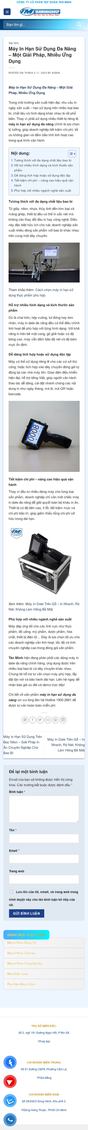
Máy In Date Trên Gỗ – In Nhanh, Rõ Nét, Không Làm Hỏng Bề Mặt (66, 744)
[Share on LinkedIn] (63, 720)
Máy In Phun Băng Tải (21, 943)
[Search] (80, 11)
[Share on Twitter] (40, 720)
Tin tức (14, 43)
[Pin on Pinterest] (55, 720)
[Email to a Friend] (47, 720)
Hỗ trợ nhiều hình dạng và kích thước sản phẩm (43, 167)
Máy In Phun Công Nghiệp (24, 963)
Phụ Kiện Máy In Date (21, 984)
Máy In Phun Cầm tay (21, 953)
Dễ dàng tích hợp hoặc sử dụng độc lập (42, 175)
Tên (12, 830)
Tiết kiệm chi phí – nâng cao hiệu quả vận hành (44, 182)
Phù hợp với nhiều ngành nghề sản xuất (42, 190)
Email (14, 850)
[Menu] (7, 11)
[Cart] (71, 12)
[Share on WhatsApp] (24, 720)
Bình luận (17, 792)
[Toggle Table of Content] (70, 154)
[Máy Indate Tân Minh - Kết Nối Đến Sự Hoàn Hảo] (40, 12)
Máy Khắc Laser (18, 974)
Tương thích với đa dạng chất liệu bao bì (43, 160)
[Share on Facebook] (32, 720)
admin (56, 72)
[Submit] (79, 24)
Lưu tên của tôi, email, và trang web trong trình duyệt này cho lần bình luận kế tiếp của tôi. (43, 898)
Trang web (16, 871)
